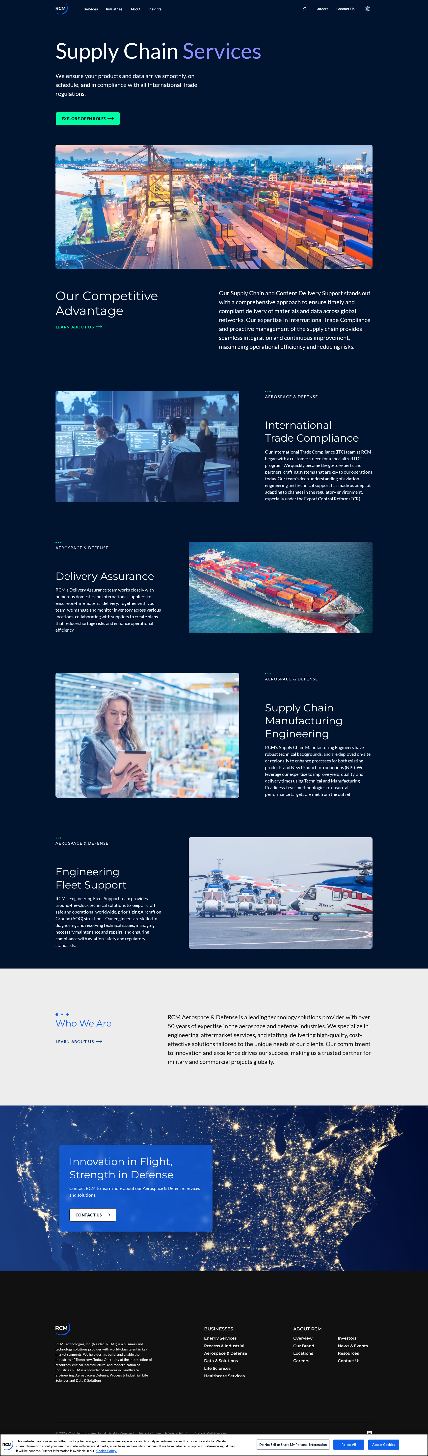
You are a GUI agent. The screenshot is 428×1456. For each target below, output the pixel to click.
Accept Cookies (383, 1444)
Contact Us (345, 9)
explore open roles (84, 118)
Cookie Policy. (106, 1451)
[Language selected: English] (368, 9)
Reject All (349, 1444)
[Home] (61, 9)
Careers (322, 9)
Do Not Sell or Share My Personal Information (293, 1444)
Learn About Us (75, 326)
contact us (89, 1215)
